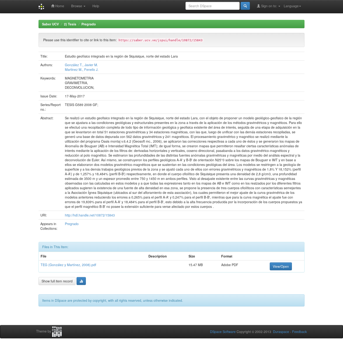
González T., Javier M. (81, 64)
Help (95, 5)
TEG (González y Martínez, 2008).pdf (68, 264)
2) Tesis (70, 24)
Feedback (299, 331)
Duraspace (281, 331)
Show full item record (57, 281)
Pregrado (88, 24)
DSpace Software (223, 331)
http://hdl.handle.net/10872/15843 (90, 215)
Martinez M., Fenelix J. (81, 69)
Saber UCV (50, 24)
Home (59, 5)
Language (291, 5)
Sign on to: (269, 5)
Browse (77, 5)
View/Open (281, 266)
